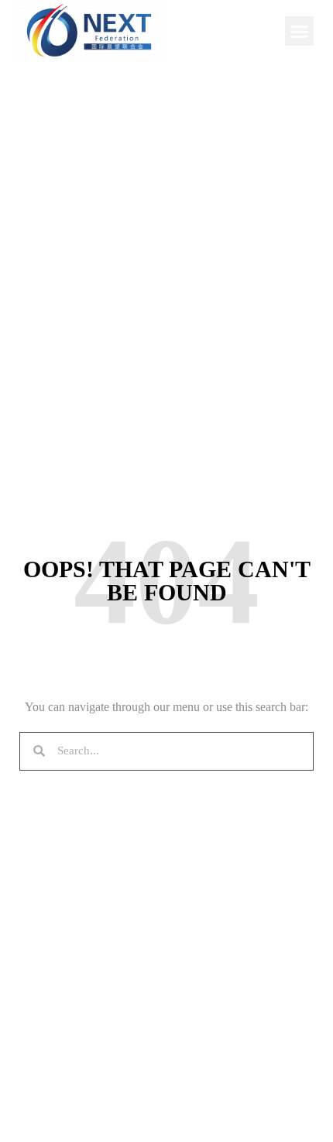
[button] (299, 31)
